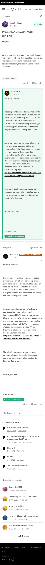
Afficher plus (23, 536)
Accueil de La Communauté (13, 547)
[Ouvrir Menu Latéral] (3, 9)
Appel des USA (15, 487)
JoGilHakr (24, 500)
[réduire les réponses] (22, 253)
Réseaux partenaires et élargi (23, 497)
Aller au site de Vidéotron (12, 2)
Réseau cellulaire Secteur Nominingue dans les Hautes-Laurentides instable (23, 525)
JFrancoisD (15, 92)
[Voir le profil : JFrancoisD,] (7, 93)
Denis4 (12, 23)
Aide (4, 552)
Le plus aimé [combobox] (35, 248)
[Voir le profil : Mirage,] (5, 489)
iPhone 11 (11, 448)
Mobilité (7, 16)
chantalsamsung (25, 442)
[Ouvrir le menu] (41, 16)
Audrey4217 (24, 529)
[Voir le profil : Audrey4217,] (5, 527)
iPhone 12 (11, 456)
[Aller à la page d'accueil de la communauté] (8, 9)
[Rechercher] (19, 9)
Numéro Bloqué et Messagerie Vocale (23, 516)
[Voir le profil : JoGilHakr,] (5, 498)
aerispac (20, 460)
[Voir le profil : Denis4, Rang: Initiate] (5, 24)
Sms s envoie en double (17, 427)
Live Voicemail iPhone (17, 465)
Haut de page (35, 547)
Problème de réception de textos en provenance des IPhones (23, 437)
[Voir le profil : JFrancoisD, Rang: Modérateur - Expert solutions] (5, 256)
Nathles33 (22, 431)
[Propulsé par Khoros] (22, 559)
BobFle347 (23, 519)
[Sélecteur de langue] (13, 9)
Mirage (23, 490)
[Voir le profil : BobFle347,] (5, 517)
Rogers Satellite (16, 506)
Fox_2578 (20, 451)
